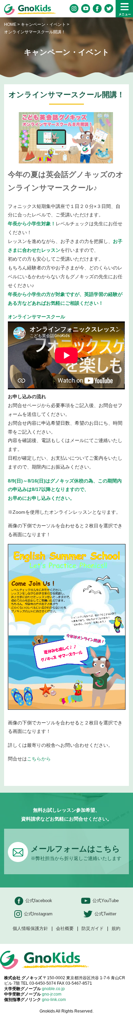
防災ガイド (93, 929)
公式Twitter (105, 913)
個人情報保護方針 (30, 929)
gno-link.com (54, 1000)
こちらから (39, 758)
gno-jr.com (51, 994)
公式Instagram (38, 913)
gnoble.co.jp (53, 989)
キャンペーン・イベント (43, 24)
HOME (10, 24)
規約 (116, 929)
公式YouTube (105, 900)
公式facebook (38, 900)
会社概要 (65, 929)
